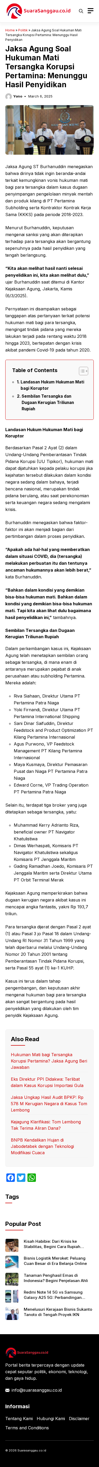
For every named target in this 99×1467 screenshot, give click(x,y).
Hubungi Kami (51, 1418)
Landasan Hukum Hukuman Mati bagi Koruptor (52, 385)
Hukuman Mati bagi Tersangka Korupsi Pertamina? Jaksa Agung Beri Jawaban (49, 1061)
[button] (81, 11)
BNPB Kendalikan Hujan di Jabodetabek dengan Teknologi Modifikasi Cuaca (42, 1146)
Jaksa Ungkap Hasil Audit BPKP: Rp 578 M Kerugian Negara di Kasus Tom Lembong (49, 1104)
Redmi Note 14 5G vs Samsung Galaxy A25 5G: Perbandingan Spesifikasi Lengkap (53, 1297)
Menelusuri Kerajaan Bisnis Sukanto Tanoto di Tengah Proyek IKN (58, 1312)
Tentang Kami (19, 1418)
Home (10, 30)
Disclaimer (79, 1418)
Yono (17, 96)
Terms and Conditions (27, 1427)
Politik (23, 30)
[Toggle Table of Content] (81, 371)
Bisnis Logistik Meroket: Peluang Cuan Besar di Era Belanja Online (55, 1261)
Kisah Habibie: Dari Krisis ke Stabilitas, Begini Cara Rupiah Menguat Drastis (52, 1247)
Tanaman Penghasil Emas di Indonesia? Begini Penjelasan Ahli (56, 1278)
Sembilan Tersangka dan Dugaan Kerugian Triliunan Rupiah (48, 403)
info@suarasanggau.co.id (37, 1390)
